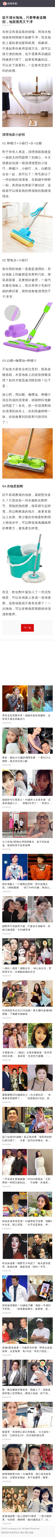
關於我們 (5, 1532)
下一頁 (27, 628)
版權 (31, 1532)
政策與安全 (15, 1532)
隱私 (27, 1532)
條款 (22, 1532)
